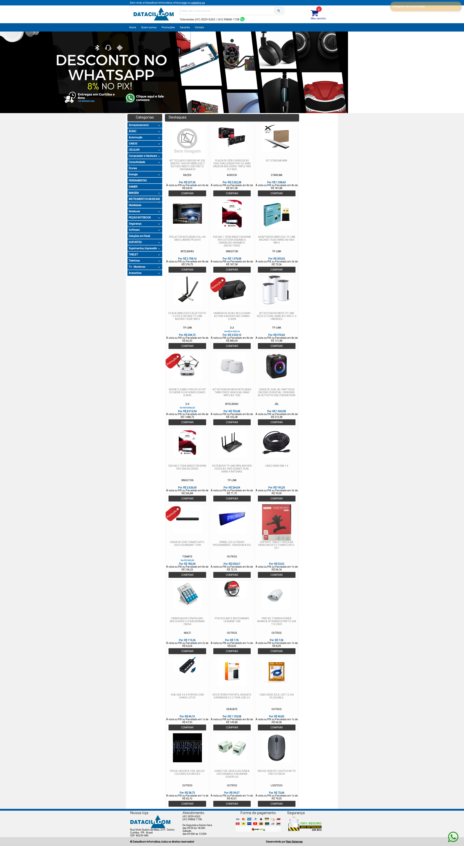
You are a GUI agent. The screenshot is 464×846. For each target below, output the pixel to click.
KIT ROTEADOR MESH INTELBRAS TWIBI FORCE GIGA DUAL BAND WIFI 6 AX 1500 (232, 392)
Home (132, 27)
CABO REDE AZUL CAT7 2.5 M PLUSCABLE (277, 696)
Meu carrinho (318, 18)
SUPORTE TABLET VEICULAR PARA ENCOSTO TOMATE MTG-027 (276, 545)
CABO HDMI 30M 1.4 (276, 465)
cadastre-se (198, 2)
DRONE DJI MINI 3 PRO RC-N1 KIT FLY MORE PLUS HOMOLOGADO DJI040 (187, 392)
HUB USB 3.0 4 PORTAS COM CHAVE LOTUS (187, 696)
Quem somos (149, 27)
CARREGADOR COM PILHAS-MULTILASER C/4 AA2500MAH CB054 (187, 621)
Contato (199, 27)
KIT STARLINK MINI (276, 160)
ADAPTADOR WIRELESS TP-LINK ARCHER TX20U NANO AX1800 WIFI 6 (276, 239)
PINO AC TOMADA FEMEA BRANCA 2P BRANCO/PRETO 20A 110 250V (276, 621)
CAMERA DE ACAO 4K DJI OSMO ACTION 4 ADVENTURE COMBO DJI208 (232, 316)
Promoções (168, 27)
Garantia (185, 27)
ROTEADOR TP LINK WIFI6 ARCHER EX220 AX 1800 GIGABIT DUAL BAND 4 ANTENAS (232, 468)
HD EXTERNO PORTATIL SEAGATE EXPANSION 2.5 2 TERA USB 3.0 (232, 696)
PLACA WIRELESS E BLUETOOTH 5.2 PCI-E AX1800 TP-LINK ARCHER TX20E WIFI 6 (187, 316)
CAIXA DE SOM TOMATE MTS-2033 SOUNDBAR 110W (187, 543)
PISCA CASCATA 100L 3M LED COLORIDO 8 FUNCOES (187, 772)
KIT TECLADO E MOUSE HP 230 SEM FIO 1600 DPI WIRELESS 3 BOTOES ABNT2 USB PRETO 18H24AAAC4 (187, 165)
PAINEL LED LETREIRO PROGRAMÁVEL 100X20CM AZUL (232, 543)
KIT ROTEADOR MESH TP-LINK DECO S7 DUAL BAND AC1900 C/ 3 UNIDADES (276, 316)
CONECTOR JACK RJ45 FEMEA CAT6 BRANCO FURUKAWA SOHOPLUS (232, 774)
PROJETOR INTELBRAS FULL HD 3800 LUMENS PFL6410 (187, 238)
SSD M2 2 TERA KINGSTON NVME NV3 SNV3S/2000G (187, 467)
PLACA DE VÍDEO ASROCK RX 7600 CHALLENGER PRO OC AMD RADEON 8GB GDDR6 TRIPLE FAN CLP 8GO (232, 165)
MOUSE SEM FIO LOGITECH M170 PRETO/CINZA (277, 772)
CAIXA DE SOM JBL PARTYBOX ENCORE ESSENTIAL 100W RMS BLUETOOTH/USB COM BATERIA (276, 392)
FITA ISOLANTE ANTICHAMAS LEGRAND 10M (232, 620)
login (184, 2)
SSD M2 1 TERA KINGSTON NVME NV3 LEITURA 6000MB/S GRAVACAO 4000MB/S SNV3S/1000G (232, 241)
